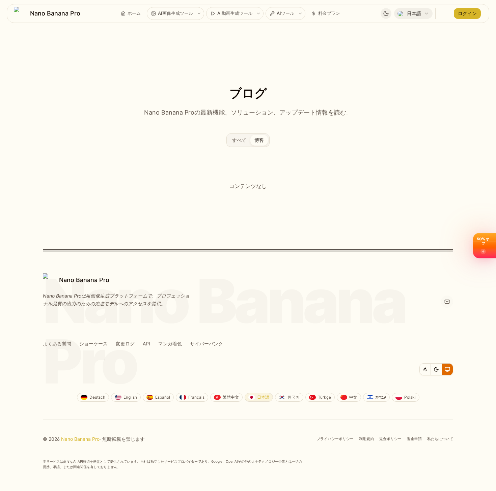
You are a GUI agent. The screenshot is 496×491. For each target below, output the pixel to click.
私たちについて (440, 438)
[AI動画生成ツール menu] (258, 13)
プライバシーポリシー (335, 438)
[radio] (425, 369)
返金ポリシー (390, 438)
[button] (484, 245)
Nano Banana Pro (80, 439)
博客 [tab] (259, 140)
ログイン (467, 13)
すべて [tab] (239, 140)
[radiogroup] (436, 369)
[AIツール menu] (300, 13)
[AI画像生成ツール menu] (199, 13)
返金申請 (414, 438)
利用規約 (366, 438)
